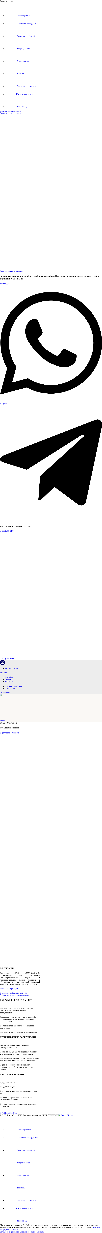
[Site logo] (2, 664)
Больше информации (9, 989)
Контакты (5, 693)
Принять (40, 1232)
